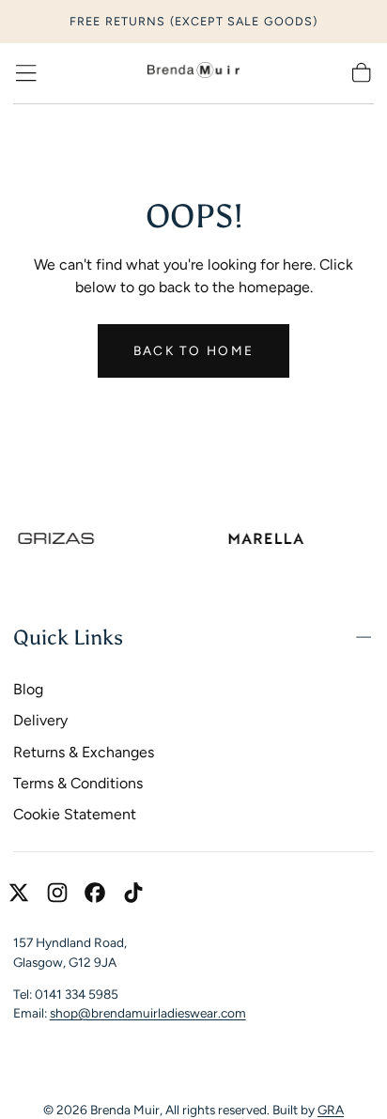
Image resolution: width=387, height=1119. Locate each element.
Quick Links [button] (68, 637)
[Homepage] (193, 72)
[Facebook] (95, 892)
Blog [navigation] (28, 689)
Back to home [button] (193, 350)
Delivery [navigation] (40, 720)
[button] (26, 72)
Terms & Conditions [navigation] (78, 783)
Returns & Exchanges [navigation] (83, 752)
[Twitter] (19, 892)
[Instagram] (57, 892)
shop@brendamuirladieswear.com (148, 1012)
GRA (330, 1109)
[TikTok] (133, 892)
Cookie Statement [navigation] (74, 814)
